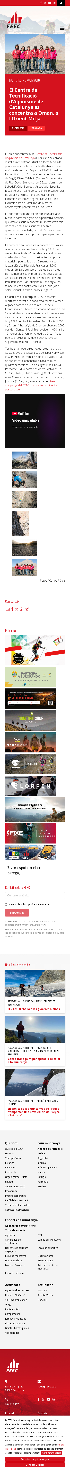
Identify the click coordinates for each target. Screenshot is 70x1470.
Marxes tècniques (14, 1265)
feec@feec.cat (47, 1386)
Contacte (43, 1413)
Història (9, 1153)
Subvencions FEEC (15, 1186)
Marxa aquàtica (13, 1260)
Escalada (36, 128)
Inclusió (42, 1162)
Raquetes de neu (14, 1273)
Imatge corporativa (15, 1195)
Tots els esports (15, 1230)
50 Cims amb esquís (16, 1300)
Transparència (13, 1158)
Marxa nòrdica (45, 1260)
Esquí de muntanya (15, 1255)
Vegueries (10, 1167)
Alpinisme (18, 128)
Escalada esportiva (48, 1247)
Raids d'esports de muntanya (48, 1267)
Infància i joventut (47, 1167)
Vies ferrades (12, 1332)
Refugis (42, 1176)
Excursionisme (45, 1255)
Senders (42, 1186)
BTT (40, 1235)
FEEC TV (42, 1290)
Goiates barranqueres (17, 1328)
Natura (41, 1172)
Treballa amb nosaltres (17, 1205)
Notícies (15, 80)
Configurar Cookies (51, 1452)
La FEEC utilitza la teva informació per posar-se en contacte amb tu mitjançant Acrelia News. (30, 923)
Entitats (9, 1181)
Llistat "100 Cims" (15, 1295)
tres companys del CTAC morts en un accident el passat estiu (31, 385)
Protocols (10, 1172)
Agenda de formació (50, 1148)
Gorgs (8, 1304)
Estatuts (9, 1162)
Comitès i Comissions (17, 1209)
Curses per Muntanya (49, 1239)
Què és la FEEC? (14, 1148)
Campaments (12, 1313)
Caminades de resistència (13, 1241)
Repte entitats (13, 1309)
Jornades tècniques (15, 1318)
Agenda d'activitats (17, 1290)
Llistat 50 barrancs (15, 1323)
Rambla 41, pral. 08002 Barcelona (14, 1388)
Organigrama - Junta (16, 1176)
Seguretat (43, 1158)
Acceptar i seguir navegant (35, 1459)
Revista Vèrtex (45, 1295)
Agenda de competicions (20, 1225)
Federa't (42, 1153)
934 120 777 (12, 1404)
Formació (43, 1181)
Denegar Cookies (35, 1464)
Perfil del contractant (16, 1200)
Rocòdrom (11, 1191)
